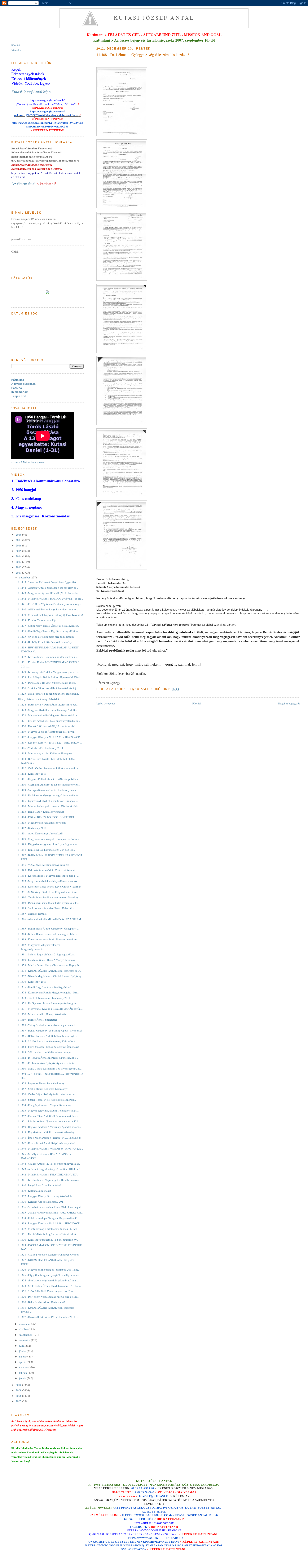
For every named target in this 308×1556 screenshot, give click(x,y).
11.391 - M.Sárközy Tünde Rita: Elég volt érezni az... (48, 892)
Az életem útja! (23, 184)
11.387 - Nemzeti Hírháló (32, 914)
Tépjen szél (18, 396)
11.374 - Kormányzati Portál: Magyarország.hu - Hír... (48, 992)
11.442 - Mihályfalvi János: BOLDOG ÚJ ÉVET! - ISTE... (50, 598)
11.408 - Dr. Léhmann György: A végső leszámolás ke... (49, 795)
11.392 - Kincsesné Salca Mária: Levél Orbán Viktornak (49, 886)
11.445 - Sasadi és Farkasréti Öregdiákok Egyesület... (48, 582)
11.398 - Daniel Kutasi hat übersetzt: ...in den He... (46, 850)
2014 (19, 556)
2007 (19, 1401)
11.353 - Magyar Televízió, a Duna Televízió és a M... (48, 1110)
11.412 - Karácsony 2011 (32, 773)
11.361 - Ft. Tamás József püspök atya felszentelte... (47, 1063)
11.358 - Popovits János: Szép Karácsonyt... (42, 1083)
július (22, 1345)
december (25, 577)
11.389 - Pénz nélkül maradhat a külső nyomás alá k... (48, 903)
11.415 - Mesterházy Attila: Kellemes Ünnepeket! (46, 753)
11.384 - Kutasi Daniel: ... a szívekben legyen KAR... (48, 934)
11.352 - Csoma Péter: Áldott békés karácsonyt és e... (48, 1116)
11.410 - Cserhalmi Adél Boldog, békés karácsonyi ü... (49, 784)
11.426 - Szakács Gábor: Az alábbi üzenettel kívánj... (48, 688)
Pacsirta (16, 388)
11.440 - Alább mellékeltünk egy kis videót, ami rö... (48, 609)
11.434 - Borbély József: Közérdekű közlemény (45, 642)
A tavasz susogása (23, 383)
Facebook (138, 1526)
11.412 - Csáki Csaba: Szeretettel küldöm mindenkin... (49, 768)
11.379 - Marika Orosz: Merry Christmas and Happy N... (49, 965)
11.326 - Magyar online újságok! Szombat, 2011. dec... (49, 1269)
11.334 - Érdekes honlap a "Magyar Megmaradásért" (47, 1218)
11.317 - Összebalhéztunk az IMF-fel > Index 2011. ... (48, 1317)
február (23, 1373)
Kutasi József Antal (154, 17)
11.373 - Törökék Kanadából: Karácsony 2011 (44, 998)
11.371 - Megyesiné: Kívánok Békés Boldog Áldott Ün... (50, 1009)
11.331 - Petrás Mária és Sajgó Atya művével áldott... (48, 1234)
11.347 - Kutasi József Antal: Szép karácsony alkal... (47, 1143)
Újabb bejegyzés (105, 703)
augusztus (25, 1340)
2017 (19, 540)
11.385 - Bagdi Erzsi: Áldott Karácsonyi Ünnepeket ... (48, 928)
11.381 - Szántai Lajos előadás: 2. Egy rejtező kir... (46, 954)
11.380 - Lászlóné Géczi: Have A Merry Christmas (46, 960)
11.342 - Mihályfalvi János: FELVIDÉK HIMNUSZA (48, 1174)
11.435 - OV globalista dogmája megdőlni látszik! (46, 636)
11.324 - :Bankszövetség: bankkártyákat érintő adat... (48, 1280)
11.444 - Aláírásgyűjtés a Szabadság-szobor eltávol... (48, 588)
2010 (19, 1385)
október (23, 1329)
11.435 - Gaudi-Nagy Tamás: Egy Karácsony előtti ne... (49, 631)
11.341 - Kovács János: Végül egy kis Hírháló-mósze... (48, 1180)
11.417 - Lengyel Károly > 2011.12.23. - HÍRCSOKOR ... (50, 742)
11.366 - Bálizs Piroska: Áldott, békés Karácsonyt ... (47, 1036)
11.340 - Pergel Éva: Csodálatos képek (40, 1185)
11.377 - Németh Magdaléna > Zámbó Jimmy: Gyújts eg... (50, 976)
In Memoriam (19, 391)
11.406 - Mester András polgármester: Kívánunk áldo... (49, 806)
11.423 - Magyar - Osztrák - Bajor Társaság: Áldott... (47, 710)
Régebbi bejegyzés (289, 703)
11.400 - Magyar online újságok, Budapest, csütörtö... (48, 839)
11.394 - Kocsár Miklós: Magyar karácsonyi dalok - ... (48, 875)
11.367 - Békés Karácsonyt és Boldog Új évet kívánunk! (50, 1030)
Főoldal (196, 703)
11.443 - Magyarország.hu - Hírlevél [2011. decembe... (49, 593)
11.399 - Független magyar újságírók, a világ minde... (48, 844)
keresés (146, 1519)
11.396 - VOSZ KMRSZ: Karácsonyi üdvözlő (43, 865)
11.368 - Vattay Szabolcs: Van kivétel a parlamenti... (47, 1025)
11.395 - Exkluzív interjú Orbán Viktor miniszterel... (47, 870)
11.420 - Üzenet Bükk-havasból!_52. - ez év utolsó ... (48, 726)
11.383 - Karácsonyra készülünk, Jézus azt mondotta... (48, 939)
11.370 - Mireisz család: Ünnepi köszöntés (42, 1014)
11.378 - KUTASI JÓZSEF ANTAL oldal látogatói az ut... (50, 971)
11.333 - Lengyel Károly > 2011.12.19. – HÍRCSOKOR (49, 1223)
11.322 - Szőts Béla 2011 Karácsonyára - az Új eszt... (47, 1291)
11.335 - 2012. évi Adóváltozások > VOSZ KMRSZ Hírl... (50, 1212)
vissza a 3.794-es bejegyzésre (27, 462)
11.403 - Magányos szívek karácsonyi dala (42, 822)
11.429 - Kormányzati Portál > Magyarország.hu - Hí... (48, 672)
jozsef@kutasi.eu (155, 1496)
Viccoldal (16, 50)
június (23, 1351)
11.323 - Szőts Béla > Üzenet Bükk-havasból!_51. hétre (49, 1286)
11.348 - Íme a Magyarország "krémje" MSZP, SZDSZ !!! (50, 1138)
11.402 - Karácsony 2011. (32, 828)
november (25, 1324)
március (23, 1367)
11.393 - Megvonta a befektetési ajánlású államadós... (48, 881)
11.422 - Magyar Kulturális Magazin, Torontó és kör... (48, 715)
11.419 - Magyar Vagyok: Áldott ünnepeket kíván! (46, 731)
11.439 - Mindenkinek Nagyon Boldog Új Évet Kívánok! (50, 615)
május (22, 1356)
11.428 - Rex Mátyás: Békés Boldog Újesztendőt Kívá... (50, 677)
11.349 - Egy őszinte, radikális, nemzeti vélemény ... (47, 1132)
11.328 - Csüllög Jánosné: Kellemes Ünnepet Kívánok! (49, 1254)
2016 (19, 545)
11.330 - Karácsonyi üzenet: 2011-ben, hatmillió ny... (48, 1239)
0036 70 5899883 (144, 1492)
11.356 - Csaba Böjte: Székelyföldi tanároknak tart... (48, 1094)
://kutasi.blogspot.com (158, 1523)
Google (131, 1519)
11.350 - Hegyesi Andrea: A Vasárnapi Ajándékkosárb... (49, 1127)
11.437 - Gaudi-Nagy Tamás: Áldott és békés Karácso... (49, 626)
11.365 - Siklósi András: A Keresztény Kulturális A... (48, 1041)
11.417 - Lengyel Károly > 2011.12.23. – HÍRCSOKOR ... (50, 737)
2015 (19, 551)
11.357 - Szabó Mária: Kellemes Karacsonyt (43, 1089)
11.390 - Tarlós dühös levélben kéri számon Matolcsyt (48, 897)
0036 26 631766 (142, 1488)
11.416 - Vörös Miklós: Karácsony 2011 (40, 748)
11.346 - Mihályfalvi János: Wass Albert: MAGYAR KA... (50, 1148)
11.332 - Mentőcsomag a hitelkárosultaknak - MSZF (47, 1229)
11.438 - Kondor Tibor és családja (37, 620)
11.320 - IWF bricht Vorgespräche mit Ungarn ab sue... (48, 1297)
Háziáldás (17, 379)
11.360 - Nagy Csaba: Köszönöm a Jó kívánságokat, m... (50, 1068)
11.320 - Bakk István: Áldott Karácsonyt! (41, 1302)
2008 (19, 1396)
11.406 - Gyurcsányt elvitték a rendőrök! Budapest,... (48, 801)
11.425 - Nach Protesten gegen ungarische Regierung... (49, 693)
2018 (19, 534)
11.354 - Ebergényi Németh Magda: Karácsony (44, 1105)
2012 (19, 567)
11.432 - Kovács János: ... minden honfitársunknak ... (48, 657)
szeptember (25, 1335)
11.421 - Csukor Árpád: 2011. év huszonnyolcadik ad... (49, 721)
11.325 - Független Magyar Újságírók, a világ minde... (48, 1275)
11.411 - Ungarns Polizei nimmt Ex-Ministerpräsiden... (49, 779)
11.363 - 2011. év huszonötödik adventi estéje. (44, 1052)
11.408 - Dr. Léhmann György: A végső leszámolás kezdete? (142, 54)
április (23, 1362)
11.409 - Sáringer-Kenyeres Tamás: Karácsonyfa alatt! (48, 790)
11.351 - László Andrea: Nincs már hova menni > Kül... (49, 1121)
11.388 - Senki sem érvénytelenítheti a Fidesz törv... (47, 908)
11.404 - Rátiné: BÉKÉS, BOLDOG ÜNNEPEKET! (46, 817)
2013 (19, 562)
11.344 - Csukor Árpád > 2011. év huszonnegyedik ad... (49, 1163)
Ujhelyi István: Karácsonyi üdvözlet (38, 699)
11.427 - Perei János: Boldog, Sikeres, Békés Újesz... (47, 683)
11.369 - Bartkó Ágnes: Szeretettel (37, 1019)
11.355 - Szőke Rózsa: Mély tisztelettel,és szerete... (47, 1099)
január (23, 1378)
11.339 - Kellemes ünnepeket (34, 1191)
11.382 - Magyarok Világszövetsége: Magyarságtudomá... (39, 947)
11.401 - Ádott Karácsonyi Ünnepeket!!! (40, 833)
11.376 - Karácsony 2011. (32, 981)
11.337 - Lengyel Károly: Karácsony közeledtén (45, 1196)
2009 (19, 1390)
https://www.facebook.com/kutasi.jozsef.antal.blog (170, 1515)
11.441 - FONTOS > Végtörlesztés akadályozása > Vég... (49, 604)
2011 (19, 572)
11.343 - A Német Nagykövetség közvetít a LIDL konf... (49, 1169)
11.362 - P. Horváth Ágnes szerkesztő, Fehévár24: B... (48, 1057)
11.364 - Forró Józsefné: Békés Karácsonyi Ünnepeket (48, 1047)
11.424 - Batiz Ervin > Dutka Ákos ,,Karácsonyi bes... (48, 704)
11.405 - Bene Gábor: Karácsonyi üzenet (41, 812)
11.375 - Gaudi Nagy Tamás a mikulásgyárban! (44, 987)
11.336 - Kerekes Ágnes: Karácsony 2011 (41, 1201)
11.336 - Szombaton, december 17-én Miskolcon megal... (50, 1207)
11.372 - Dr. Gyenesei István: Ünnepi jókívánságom (47, 1003)
